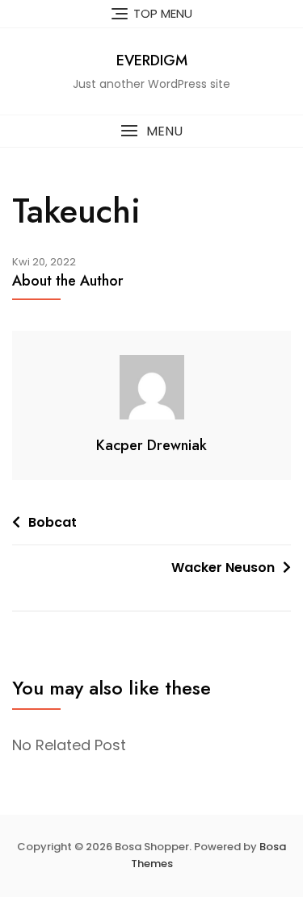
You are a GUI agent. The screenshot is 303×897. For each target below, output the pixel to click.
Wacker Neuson (223, 567)
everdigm (151, 60)
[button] (151, 131)
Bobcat (52, 522)
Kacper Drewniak (151, 445)
